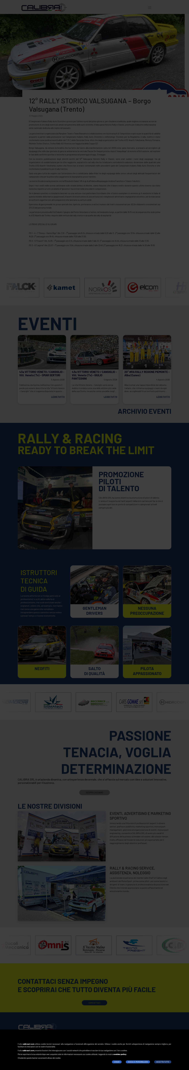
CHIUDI (116, 1062)
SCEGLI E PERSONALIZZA (138, 1062)
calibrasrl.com (28, 1044)
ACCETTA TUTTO (162, 1062)
